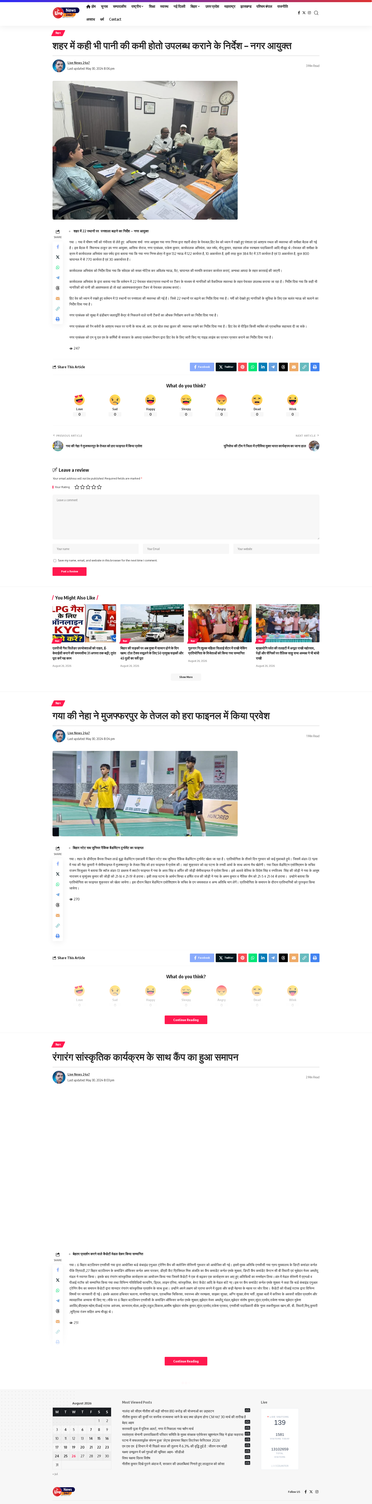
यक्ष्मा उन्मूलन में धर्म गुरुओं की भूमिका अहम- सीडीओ (153, 1452)
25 (66, 1456)
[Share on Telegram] (58, 278)
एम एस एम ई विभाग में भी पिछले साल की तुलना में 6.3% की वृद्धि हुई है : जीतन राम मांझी (174, 1446)
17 (57, 1447)
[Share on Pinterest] (242, 367)
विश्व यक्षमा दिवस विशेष (136, 1458)
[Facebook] (299, 13)
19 (73, 1447)
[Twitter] (304, 13)
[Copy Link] (58, 309)
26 (74, 1456)
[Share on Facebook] (58, 247)
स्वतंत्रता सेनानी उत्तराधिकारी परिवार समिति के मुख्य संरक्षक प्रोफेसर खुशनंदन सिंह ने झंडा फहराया (182, 1434)
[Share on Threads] (58, 288)
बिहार (58, 33)
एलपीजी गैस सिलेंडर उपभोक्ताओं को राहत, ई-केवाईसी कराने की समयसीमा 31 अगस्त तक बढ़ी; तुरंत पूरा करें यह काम (84, 653)
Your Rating (62, 487)
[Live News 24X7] (66, 12)
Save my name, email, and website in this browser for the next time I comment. (107, 560)
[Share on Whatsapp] (58, 267)
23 (107, 1447)
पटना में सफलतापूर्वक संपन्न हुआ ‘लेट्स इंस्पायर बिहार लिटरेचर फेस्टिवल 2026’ (171, 1440)
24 (57, 1456)
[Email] (58, 298)
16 (107, 1438)
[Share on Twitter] (58, 257)
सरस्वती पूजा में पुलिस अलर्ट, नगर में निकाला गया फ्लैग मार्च (158, 1429)
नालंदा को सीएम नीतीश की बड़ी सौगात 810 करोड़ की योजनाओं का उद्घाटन (168, 1411)
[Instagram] (309, 13)
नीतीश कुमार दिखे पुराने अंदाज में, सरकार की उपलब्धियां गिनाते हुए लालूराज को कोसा (173, 1464)
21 (91, 1447)
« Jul (55, 1474)
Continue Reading (186, 1020)
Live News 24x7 (79, 63)
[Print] (58, 319)
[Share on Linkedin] (263, 367)
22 (99, 1447)
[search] (316, 13)
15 (99, 1438)
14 (91, 1438)
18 (65, 1447)
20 (82, 1447)
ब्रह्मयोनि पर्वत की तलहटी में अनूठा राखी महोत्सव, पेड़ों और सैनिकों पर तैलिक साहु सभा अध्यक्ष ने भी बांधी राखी (287, 653)
